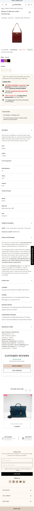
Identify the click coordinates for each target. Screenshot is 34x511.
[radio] (2, 60)
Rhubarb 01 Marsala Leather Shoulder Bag (14, 8)
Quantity (3, 66)
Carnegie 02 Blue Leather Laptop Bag (19, 423)
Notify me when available (32, 255)
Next (30, 390)
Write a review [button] (17, 366)
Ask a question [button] (17, 370)
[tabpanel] (17, 34)
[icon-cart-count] (29, 5)
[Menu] (2, 4)
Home (2, 8)
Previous (26, 390)
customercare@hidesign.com (21, 344)
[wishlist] (26, 4)
